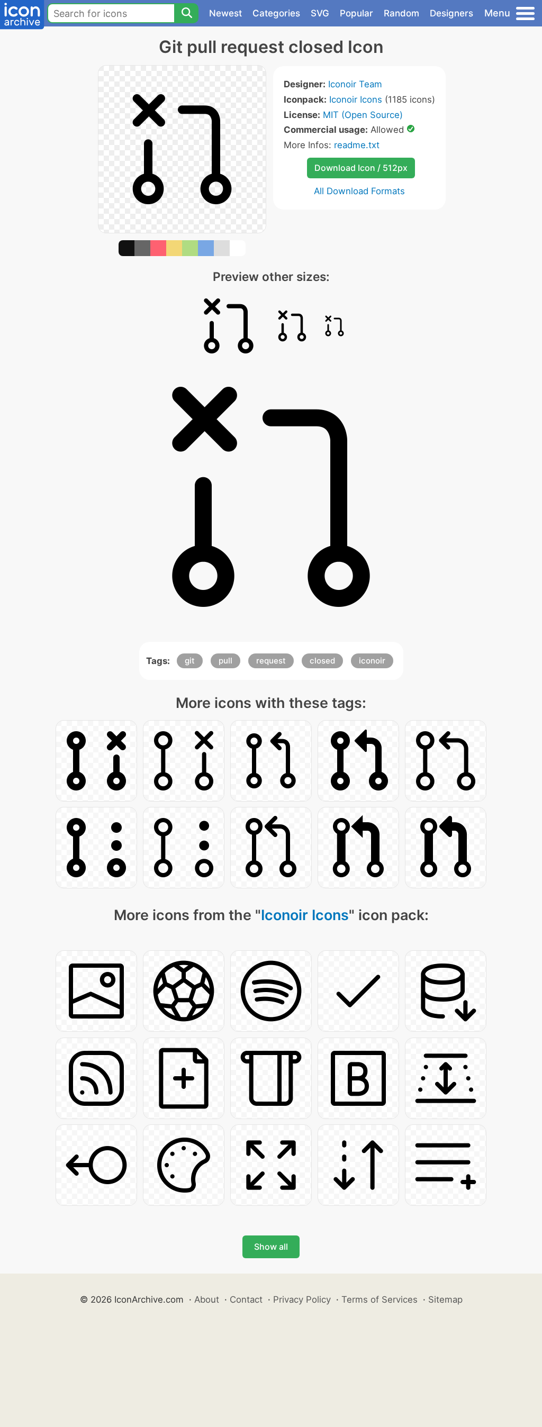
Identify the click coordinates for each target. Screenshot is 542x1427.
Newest (225, 13)
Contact (246, 1299)
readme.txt (357, 145)
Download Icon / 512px (361, 167)
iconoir (372, 661)
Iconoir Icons (355, 99)
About (206, 1299)
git (190, 661)
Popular (356, 13)
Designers (451, 13)
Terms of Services (379, 1299)
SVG (320, 13)
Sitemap (445, 1299)
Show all (271, 1246)
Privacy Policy (302, 1299)
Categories (276, 13)
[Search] (186, 13)
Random (401, 13)
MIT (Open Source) (363, 115)
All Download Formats (359, 191)
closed (322, 661)
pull (225, 661)
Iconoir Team (355, 84)
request (271, 661)
